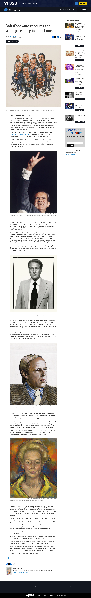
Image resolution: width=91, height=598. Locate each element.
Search (51, 586)
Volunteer (61, 13)
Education (40, 13)
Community (31, 13)
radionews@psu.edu (71, 155)
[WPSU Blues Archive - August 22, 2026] (69, 95)
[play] (6, 10)
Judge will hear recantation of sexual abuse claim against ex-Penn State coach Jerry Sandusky (80, 26)
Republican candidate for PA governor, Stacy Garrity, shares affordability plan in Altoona (80, 38)
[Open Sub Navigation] (10, 13)
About (47, 13)
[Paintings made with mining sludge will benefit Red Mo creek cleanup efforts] (69, 53)
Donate (83, 3)
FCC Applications (71, 586)
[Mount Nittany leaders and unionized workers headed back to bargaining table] (69, 80)
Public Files (52, 589)
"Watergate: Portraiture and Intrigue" (20, 134)
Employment (35, 586)
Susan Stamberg (13, 36)
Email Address (70, 140)
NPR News (12, 558)
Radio (14, 13)
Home (5, 13)
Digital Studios (23, 13)
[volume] (10, 9)
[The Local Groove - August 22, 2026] (69, 106)
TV (9, 13)
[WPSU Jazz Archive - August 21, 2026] (69, 118)
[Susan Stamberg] (9, 571)
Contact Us (35, 589)
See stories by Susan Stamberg (21, 572)
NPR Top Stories (21, 558)
